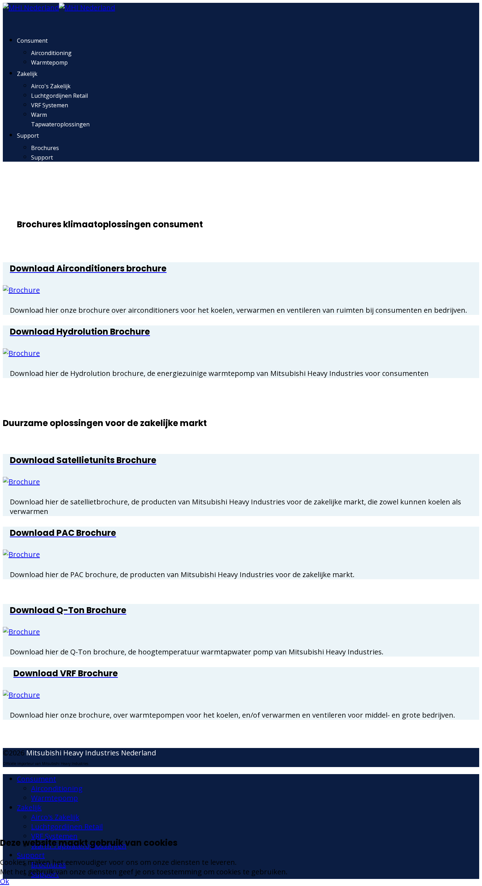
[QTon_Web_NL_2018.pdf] (21, 631)
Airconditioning (51, 53)
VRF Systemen (49, 105)
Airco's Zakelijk (51, 86)
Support (28, 135)
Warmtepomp (49, 62)
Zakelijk (27, 74)
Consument (32, 40)
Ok (4, 881)
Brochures (45, 148)
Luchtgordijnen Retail (59, 96)
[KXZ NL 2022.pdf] (21, 695)
